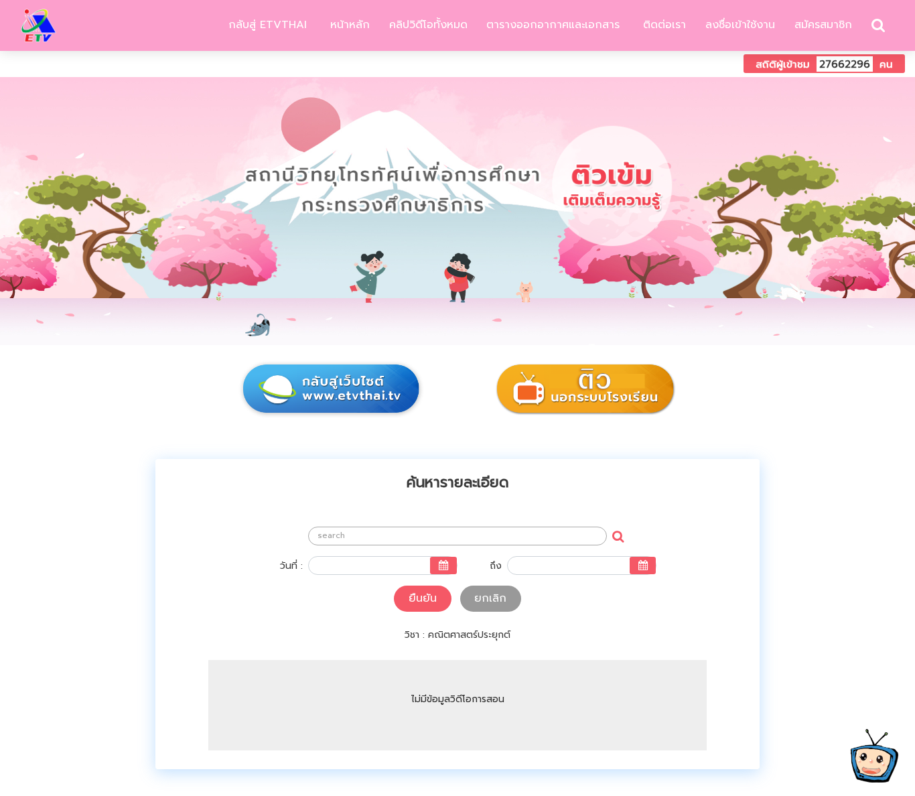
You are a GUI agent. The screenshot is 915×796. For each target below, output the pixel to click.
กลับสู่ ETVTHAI (265, 25)
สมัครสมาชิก (823, 25)
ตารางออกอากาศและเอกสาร (553, 25)
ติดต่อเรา (662, 25)
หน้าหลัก (348, 25)
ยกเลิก (490, 598)
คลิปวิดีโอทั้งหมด (428, 25)
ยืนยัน (423, 598)
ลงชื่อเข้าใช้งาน (740, 25)
